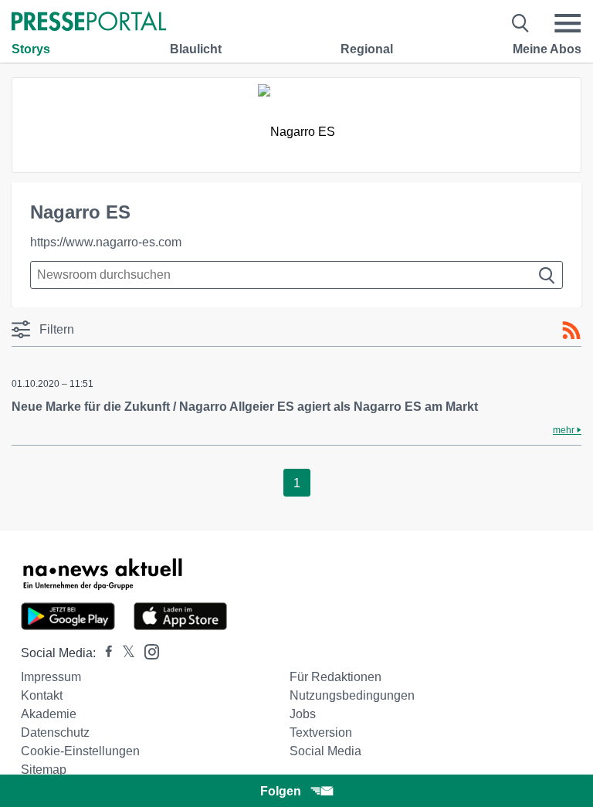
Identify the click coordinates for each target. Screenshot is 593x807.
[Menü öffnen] (567, 23)
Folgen (280, 791)
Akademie (48, 714)
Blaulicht (196, 49)
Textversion (321, 732)
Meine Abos (547, 49)
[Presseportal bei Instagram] (147, 650)
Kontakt (42, 695)
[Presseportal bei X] (124, 653)
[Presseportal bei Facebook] (104, 653)
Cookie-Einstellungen (80, 751)
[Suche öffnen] (520, 23)
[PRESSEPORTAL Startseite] (89, 22)
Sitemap (43, 769)
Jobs (303, 714)
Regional (367, 49)
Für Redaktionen (335, 676)
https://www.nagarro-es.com (105, 242)
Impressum (51, 676)
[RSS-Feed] (571, 330)
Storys (31, 49)
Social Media (325, 751)
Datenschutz (55, 732)
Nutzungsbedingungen (352, 695)
